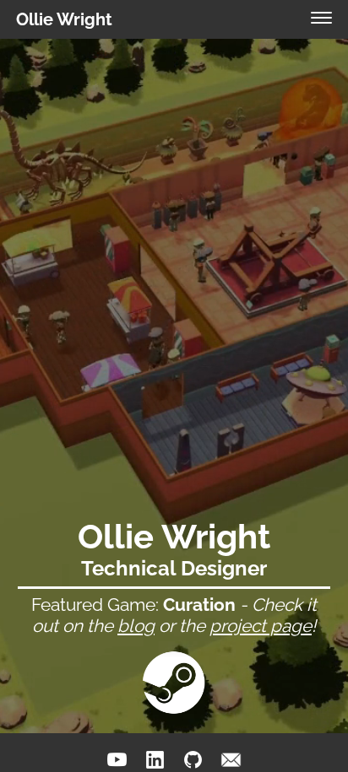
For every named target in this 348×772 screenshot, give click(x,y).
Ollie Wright (64, 19)
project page (260, 625)
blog (136, 625)
